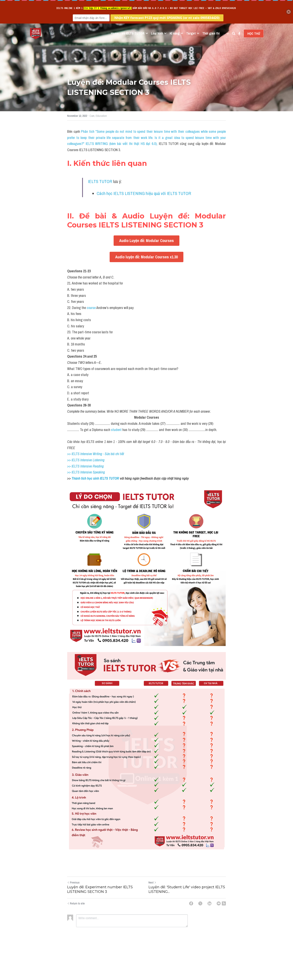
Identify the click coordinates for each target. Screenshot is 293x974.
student (116, 429)
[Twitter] (200, 903)
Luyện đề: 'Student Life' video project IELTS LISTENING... (186, 889)
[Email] (219, 903)
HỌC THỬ (253, 33)
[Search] (233, 33)
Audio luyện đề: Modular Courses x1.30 (146, 257)
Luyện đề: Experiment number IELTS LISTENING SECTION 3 (100, 889)
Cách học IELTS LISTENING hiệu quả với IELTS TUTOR (144, 193)
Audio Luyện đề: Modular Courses (146, 240)
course (91, 307)
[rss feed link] (224, 903)
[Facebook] (191, 903)
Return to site (77, 903)
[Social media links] (239, 33)
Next (150, 882)
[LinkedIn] (209, 903)
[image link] (35, 33)
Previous (75, 882)
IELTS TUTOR (100, 181)
